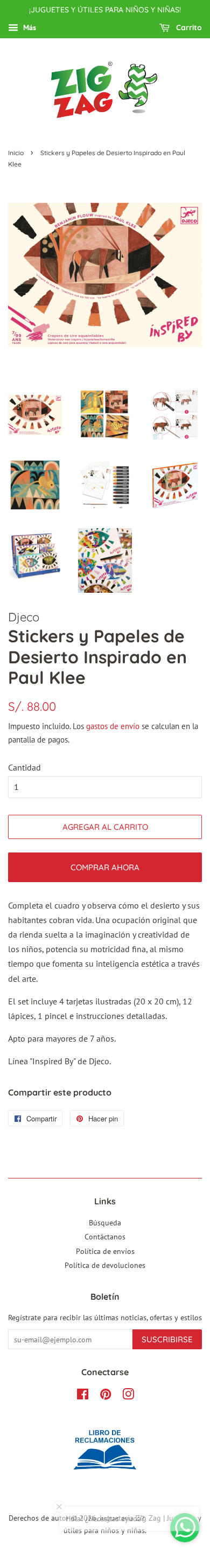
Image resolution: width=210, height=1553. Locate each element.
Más (28, 27)
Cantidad (24, 767)
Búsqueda (105, 1223)
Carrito (188, 27)
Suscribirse (167, 1339)
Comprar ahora (105, 867)
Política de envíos (105, 1251)
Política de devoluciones (105, 1265)
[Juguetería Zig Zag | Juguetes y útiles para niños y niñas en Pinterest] (105, 1396)
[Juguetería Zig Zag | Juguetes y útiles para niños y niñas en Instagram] (128, 1396)
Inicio (16, 153)
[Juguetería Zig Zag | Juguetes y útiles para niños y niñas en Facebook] (82, 1396)
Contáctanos (105, 1237)
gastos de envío (112, 726)
